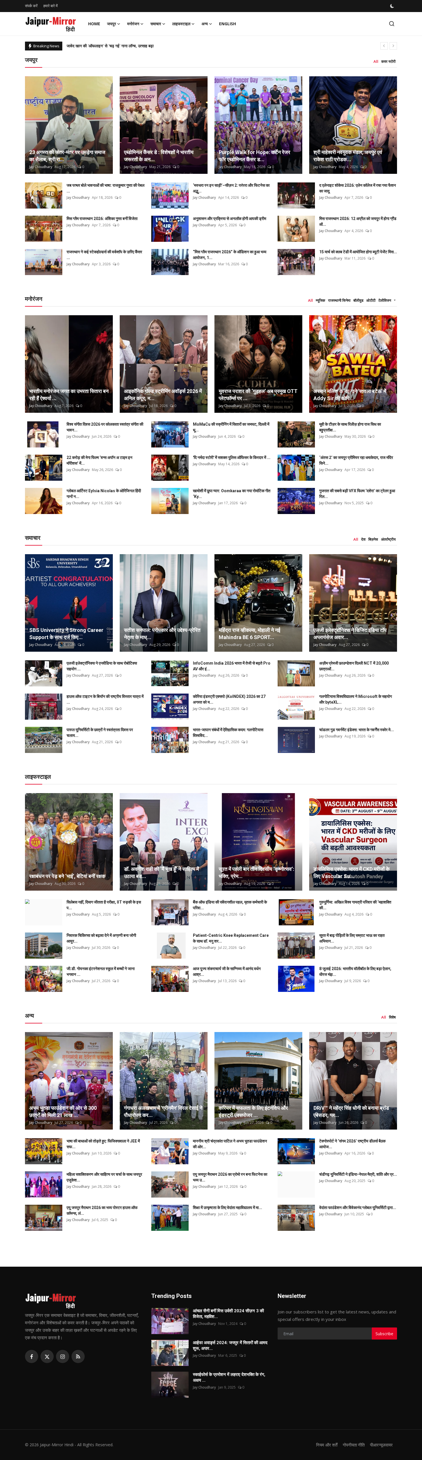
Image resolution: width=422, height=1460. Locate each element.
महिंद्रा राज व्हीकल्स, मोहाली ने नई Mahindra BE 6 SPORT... (249, 633)
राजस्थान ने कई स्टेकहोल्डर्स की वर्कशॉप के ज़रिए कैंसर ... (104, 255)
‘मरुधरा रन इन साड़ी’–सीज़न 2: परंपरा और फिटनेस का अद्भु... (231, 188)
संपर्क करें (31, 5)
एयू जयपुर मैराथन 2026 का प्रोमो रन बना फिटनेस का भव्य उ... (230, 1177)
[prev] (384, 46)
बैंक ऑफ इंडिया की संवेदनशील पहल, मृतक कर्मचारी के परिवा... (230, 905)
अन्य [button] (205, 23)
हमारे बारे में (50, 5)
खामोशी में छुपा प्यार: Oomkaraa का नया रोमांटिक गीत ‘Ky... (231, 493)
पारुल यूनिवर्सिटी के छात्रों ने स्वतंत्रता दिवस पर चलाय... (100, 732)
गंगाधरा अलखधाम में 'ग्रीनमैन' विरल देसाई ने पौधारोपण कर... (163, 1111)
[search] (391, 23)
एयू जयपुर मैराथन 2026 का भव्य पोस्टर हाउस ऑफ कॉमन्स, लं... (102, 1210)
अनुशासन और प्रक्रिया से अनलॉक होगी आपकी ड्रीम (229, 218)
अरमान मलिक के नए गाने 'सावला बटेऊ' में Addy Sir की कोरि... (349, 394)
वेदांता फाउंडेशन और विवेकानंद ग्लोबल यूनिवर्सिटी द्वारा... (357, 1207)
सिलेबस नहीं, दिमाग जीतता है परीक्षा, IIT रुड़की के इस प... (104, 905)
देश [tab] (363, 539)
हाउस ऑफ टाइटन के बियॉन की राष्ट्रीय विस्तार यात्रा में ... (105, 699)
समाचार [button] (155, 23)
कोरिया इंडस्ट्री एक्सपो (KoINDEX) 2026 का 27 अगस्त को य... (229, 699)
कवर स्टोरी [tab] (388, 61)
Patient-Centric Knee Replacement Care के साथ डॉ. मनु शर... (231, 938)
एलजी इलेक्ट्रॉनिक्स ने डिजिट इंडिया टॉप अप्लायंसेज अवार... (350, 633)
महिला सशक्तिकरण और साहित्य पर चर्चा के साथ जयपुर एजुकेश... (104, 1177)
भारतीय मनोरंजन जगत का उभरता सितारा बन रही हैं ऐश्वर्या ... (69, 394)
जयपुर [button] (111, 23)
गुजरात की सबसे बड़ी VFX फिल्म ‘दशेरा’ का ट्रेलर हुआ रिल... (357, 493)
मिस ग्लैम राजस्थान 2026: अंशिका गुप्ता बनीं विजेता (102, 218)
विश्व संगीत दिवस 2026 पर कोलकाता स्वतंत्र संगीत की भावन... (105, 427)
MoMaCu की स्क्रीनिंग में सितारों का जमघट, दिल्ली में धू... (231, 427)
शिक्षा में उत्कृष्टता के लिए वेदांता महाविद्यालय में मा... (227, 1207)
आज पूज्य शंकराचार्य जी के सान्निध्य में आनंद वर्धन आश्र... (227, 971)
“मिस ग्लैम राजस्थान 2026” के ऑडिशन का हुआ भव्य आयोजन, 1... (229, 255)
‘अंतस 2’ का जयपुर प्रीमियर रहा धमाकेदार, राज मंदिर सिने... (356, 460)
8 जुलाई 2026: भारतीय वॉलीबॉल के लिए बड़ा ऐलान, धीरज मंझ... (355, 971)
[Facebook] (31, 1356)
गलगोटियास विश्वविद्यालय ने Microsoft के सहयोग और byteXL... (355, 699)
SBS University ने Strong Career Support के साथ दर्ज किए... (66, 633)
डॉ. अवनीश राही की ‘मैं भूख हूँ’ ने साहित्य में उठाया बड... (161, 872)
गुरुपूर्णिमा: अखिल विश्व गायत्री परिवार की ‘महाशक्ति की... (355, 905)
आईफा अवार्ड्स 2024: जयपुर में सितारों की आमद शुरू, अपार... (230, 1345)
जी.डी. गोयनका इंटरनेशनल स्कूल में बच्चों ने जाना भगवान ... (101, 971)
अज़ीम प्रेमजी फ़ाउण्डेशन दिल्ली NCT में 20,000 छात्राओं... (354, 666)
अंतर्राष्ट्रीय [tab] (388, 539)
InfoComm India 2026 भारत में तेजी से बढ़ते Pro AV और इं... (231, 666)
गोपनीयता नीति (354, 1445)
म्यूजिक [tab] (320, 300)
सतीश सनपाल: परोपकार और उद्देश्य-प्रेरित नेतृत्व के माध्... (162, 633)
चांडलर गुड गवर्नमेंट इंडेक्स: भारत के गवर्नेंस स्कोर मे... (356, 729)
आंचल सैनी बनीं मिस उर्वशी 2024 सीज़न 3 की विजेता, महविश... (228, 1313)
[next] (393, 46)
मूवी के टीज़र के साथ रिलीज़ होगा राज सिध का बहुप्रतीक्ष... (350, 427)
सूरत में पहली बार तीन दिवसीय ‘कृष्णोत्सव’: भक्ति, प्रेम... (256, 872)
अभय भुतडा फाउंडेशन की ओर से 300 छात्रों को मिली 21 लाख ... (63, 1111)
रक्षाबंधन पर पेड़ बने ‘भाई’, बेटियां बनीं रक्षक (67, 876)
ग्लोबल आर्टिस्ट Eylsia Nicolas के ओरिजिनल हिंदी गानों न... (104, 493)
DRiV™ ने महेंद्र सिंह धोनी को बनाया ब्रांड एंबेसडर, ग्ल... (351, 1111)
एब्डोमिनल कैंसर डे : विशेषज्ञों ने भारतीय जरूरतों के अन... (158, 155)
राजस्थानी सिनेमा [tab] (339, 300)
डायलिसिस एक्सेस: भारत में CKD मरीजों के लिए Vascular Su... (351, 872)
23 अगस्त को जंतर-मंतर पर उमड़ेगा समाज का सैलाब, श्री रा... (67, 155)
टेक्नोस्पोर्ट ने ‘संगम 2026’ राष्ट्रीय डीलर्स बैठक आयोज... (352, 1144)
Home (94, 23)
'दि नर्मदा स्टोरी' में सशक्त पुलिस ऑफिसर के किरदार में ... (231, 457)
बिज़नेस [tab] (373, 539)
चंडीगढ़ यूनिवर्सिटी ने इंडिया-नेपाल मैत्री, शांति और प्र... (358, 1174)
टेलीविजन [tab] (384, 300)
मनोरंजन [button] (133, 23)
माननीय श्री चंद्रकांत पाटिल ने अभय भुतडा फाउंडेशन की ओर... (230, 1144)
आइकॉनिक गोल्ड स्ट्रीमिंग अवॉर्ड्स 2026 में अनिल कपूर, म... (163, 394)
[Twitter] (47, 1356)
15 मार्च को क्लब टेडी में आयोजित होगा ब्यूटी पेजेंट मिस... (358, 252)
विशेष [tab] (392, 1017)
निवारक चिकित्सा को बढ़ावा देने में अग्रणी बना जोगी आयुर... (101, 938)
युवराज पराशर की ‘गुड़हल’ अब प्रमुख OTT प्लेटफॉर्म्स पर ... (258, 394)
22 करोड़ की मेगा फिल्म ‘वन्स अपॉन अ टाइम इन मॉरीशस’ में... (99, 460)
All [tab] (375, 61)
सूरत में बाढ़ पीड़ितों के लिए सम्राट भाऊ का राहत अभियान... (352, 938)
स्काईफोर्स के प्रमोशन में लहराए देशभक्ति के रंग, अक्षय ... (229, 1377)
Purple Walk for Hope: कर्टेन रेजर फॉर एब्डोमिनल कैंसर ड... (254, 155)
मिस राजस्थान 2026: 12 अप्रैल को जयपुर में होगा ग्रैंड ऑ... (357, 221)
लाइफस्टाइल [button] (181, 23)
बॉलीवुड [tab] (358, 300)
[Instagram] (62, 1356)
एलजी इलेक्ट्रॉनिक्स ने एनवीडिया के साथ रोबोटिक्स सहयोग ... (102, 666)
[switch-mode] (392, 6)
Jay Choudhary (40, 166)
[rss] (78, 1356)
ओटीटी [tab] (370, 300)
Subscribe (384, 1333)
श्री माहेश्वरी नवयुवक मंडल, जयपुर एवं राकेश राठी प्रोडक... (347, 155)
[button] (394, 300)
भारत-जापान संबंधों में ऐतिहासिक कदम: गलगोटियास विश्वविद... (228, 732)
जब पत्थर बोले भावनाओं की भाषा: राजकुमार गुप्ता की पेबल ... (105, 188)
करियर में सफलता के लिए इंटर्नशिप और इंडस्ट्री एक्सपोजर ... (253, 1111)
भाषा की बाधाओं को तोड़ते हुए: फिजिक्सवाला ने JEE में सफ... (103, 1144)
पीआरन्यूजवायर (381, 1445)
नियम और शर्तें (326, 1445)
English (227, 23)
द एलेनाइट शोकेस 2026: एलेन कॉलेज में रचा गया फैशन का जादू (357, 188)
